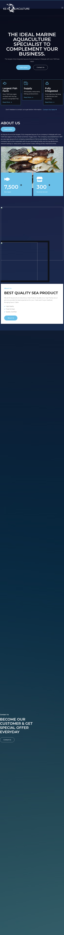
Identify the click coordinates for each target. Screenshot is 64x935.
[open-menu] (61, 8)
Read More (6, 102)
